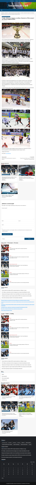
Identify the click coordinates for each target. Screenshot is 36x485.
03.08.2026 (21, 398)
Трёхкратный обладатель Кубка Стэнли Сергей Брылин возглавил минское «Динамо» (9, 178)
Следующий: (27, 158)
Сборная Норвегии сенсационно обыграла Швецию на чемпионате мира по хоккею (15, 300)
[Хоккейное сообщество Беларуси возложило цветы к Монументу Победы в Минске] (26, 170)
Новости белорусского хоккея (6, 16)
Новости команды (16, 444)
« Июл (3, 478)
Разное (10, 247)
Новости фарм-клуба (24, 444)
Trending (18, 442)
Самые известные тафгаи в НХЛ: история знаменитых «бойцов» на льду (14, 290)
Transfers (14, 442)
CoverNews (23, 483)
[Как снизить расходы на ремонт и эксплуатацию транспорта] (5, 281)
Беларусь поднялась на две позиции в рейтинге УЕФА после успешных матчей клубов (16, 295)
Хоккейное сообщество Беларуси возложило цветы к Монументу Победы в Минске (26, 178)
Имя (3, 220)
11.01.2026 (4, 197)
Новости (11, 272)
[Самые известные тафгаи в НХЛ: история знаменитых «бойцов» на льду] (5, 248)
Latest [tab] (3, 313)
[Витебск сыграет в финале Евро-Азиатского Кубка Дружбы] (9, 188)
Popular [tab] (7, 313)
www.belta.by (8, 153)
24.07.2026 (4, 180)
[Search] (34, 10)
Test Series (9, 442)
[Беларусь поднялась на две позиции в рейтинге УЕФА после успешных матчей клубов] (5, 273)
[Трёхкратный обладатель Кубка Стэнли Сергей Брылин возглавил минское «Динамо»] (9, 170)
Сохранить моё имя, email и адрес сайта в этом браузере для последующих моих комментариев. (17, 231)
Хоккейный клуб (18, 5)
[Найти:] (13, 239)
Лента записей (4, 376)
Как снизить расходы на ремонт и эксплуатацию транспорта (19, 282)
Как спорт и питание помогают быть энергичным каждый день (11, 308)
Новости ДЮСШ (28, 442)
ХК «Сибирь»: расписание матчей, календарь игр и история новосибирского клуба (16, 292)
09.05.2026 (21, 180)
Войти (3, 374)
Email (19, 220)
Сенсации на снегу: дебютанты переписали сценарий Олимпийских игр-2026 (14, 307)
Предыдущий (9, 158)
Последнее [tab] (4, 242)
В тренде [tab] (16, 242)
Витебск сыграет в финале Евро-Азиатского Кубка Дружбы (8, 196)
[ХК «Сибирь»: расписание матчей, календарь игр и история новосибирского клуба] (5, 256)
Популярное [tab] (10, 242)
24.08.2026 (4, 398)
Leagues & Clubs (4, 442)
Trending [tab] (12, 313)
